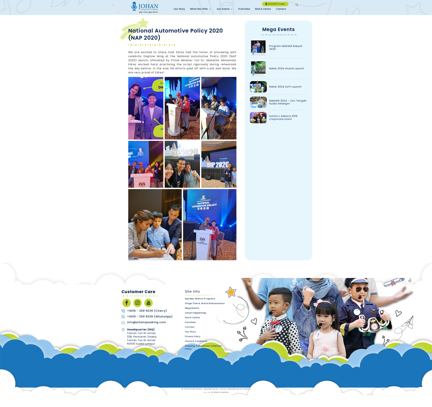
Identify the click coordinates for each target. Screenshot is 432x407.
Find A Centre (263, 9)
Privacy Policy (192, 336)
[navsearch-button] (297, 5)
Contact (281, 9)
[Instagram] (137, 303)
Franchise (244, 9)
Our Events (223, 9)
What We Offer (199, 9)
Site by (216, 392)
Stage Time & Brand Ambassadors (205, 303)
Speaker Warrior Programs (200, 298)
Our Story (179, 9)
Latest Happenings (195, 312)
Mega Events (278, 29)
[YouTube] (148, 303)
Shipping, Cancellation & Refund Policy (203, 347)
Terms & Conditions (196, 341)
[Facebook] (126, 303)
